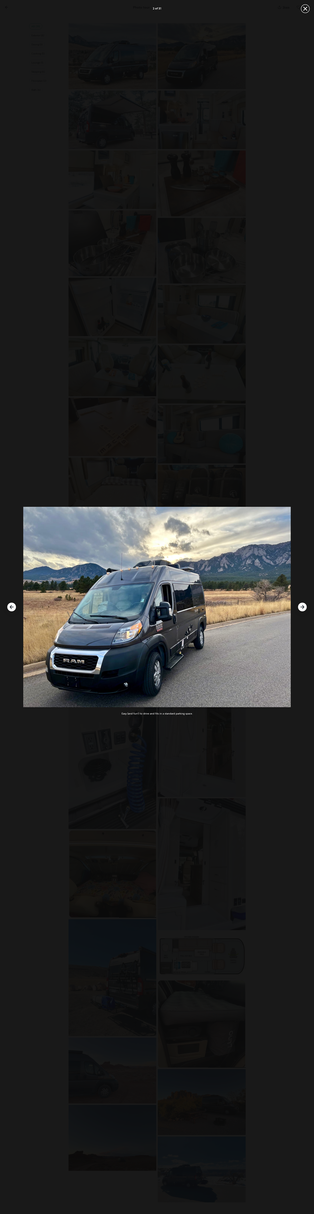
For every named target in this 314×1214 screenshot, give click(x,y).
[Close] (305, 8)
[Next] (302, 607)
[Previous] (11, 607)
